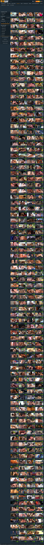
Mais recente (3, 19)
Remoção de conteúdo (5, 41)
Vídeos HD (3, 14)
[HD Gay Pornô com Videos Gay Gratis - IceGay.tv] (4, 1)
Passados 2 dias (4, 28)
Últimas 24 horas (4, 26)
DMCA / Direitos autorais (5, 37)
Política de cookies (5, 43)
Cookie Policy (41, 544)
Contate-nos (5, 39)
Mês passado (3, 31)
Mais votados (8, 17)
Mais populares (3, 18)
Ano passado (3, 33)
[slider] (9, 23)
